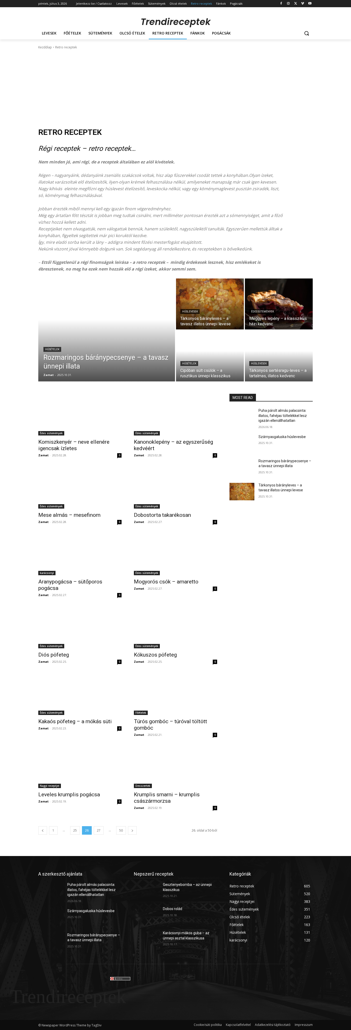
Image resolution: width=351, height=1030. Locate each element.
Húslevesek (190, 311)
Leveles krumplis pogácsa (69, 794)
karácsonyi (47, 573)
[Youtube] (310, 4)
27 (98, 830)
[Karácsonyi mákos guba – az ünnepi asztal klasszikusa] (146, 939)
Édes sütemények (262, 311)
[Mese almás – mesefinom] (80, 488)
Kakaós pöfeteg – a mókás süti (75, 721)
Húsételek (52, 349)
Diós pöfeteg (53, 655)
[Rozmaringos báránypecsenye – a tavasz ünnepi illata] (106, 329)
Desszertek (142, 786)
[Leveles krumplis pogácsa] (80, 767)
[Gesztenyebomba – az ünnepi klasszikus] (146, 891)
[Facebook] (281, 4)
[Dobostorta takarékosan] (175, 488)
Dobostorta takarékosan (162, 515)
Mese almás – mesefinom (69, 515)
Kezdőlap (45, 47)
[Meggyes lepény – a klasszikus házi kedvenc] (279, 303)
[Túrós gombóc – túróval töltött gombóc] (175, 694)
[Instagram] (288, 4)
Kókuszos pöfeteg (155, 655)
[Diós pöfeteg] (80, 627)
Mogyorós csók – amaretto (166, 582)
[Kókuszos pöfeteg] (175, 627)
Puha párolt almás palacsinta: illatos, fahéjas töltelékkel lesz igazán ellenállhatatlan (282, 415)
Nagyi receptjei (49, 786)
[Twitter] (296, 4)
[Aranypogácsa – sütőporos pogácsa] (80, 554)
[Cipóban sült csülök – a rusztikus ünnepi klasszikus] (210, 355)
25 (75, 830)
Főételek (140, 712)
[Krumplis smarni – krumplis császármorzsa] (175, 767)
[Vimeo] (303, 4)
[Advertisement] (175, 89)
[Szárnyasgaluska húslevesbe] (241, 443)
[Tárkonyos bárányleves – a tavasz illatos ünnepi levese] (210, 303)
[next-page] (132, 830)
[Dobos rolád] (146, 915)
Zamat (43, 455)
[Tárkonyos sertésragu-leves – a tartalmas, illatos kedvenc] (279, 355)
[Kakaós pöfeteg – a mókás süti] (80, 694)
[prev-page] (42, 830)
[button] (306, 33)
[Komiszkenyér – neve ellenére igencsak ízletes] (80, 414)
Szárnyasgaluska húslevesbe (282, 436)
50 (121, 830)
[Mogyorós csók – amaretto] (175, 554)
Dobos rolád (172, 909)
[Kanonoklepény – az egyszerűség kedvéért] (175, 414)
